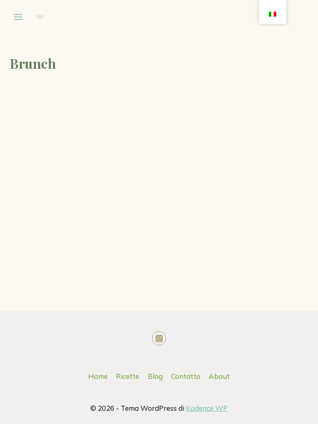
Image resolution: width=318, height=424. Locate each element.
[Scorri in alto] (273, 411)
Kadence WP (207, 408)
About (219, 376)
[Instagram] (159, 338)
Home (98, 376)
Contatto (185, 376)
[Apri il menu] (18, 17)
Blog (155, 376)
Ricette (127, 376)
